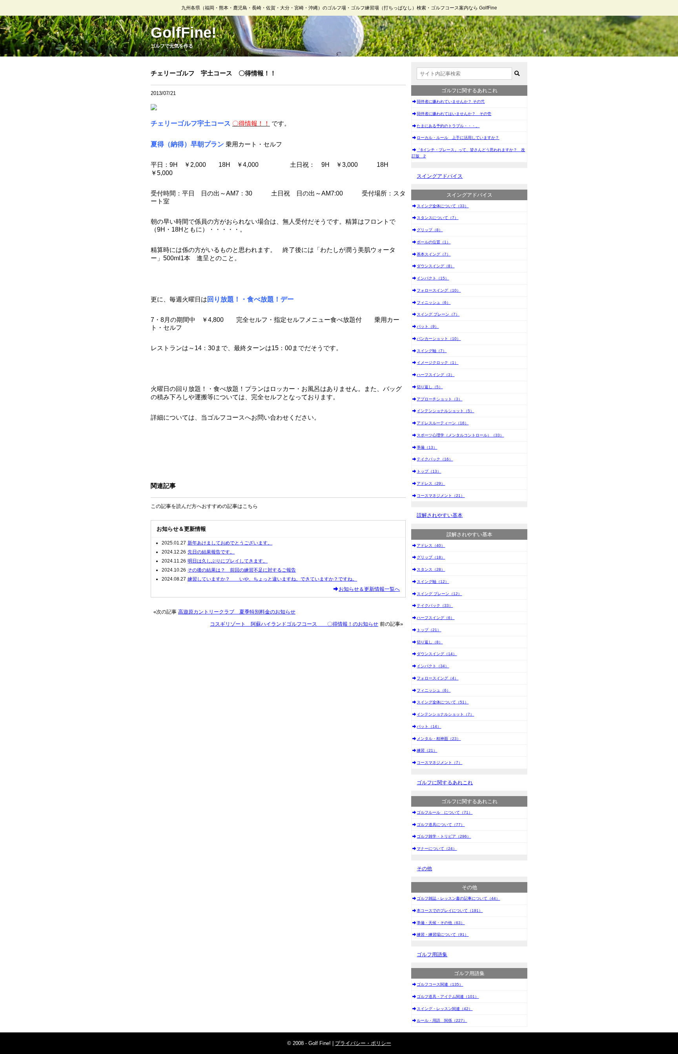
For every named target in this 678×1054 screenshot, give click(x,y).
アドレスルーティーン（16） (442, 423)
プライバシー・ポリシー (363, 1043)
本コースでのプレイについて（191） (450, 910)
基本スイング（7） (433, 254)
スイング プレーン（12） (439, 594)
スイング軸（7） (432, 351)
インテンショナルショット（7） (445, 714)
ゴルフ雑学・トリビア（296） (444, 836)
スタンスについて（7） (437, 218)
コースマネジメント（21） (441, 495)
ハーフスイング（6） (435, 618)
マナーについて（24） (437, 848)
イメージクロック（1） (437, 362)
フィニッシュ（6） (433, 302)
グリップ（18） (431, 557)
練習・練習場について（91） (442, 934)
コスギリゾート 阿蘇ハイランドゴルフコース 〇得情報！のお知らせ (294, 624)
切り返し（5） (430, 387)
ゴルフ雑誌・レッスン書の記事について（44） (458, 898)
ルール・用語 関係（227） (442, 1020)
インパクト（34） (433, 666)
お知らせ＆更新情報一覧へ (369, 589)
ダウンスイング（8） (435, 266)
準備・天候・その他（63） (441, 923)
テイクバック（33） (435, 605)
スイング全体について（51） (442, 702)
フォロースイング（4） (437, 678)
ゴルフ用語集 (432, 954)
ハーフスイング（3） (435, 375)
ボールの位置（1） (433, 242)
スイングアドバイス (440, 176)
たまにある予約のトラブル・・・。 (448, 126)
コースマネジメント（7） (439, 762)
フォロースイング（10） (439, 290)
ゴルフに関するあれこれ (445, 782)
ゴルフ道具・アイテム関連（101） (448, 996)
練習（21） (427, 750)
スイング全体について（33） (442, 206)
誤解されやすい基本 (440, 515)
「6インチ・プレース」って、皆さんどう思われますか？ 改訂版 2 (468, 153)
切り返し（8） (430, 642)
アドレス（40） (431, 545)
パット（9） (428, 326)
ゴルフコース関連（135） (440, 984)
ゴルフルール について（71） (444, 812)
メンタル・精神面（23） (439, 738)
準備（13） (427, 447)
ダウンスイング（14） (437, 654)
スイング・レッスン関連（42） (444, 1009)
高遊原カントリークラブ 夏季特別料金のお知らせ (236, 612)
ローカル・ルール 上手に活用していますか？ (458, 137)
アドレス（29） (431, 483)
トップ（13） (429, 471)
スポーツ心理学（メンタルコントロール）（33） (460, 435)
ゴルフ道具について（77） (441, 824)
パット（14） (429, 726)
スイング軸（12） (433, 581)
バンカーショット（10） (439, 338)
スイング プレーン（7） (438, 314)
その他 (424, 868)
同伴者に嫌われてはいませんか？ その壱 (454, 113)
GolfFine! (184, 32)
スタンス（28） (431, 569)
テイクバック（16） (435, 459)
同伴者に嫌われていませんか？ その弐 (451, 101)
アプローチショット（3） (439, 399)
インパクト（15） (433, 278)
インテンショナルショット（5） (445, 411)
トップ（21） (429, 630)
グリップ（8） (430, 230)
